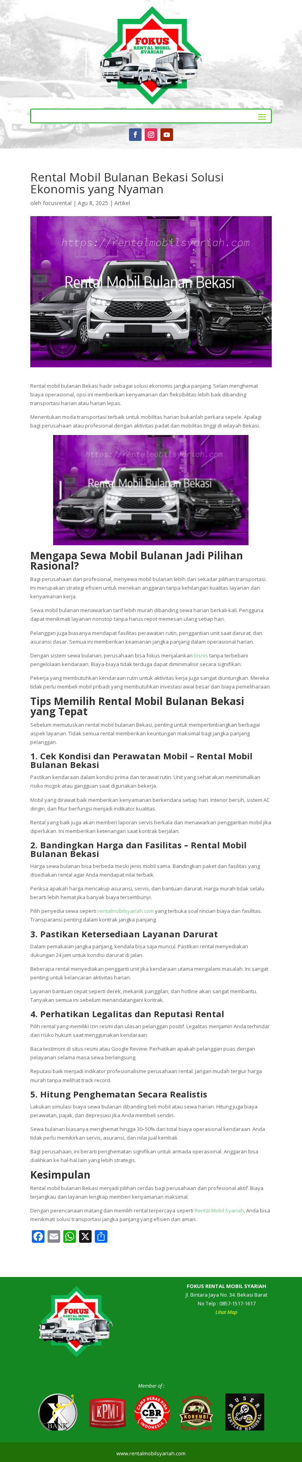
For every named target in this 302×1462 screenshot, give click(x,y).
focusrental (57, 203)
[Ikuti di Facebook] (135, 134)
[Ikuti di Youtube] (166, 134)
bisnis (201, 655)
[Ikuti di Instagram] (151, 134)
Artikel (122, 203)
